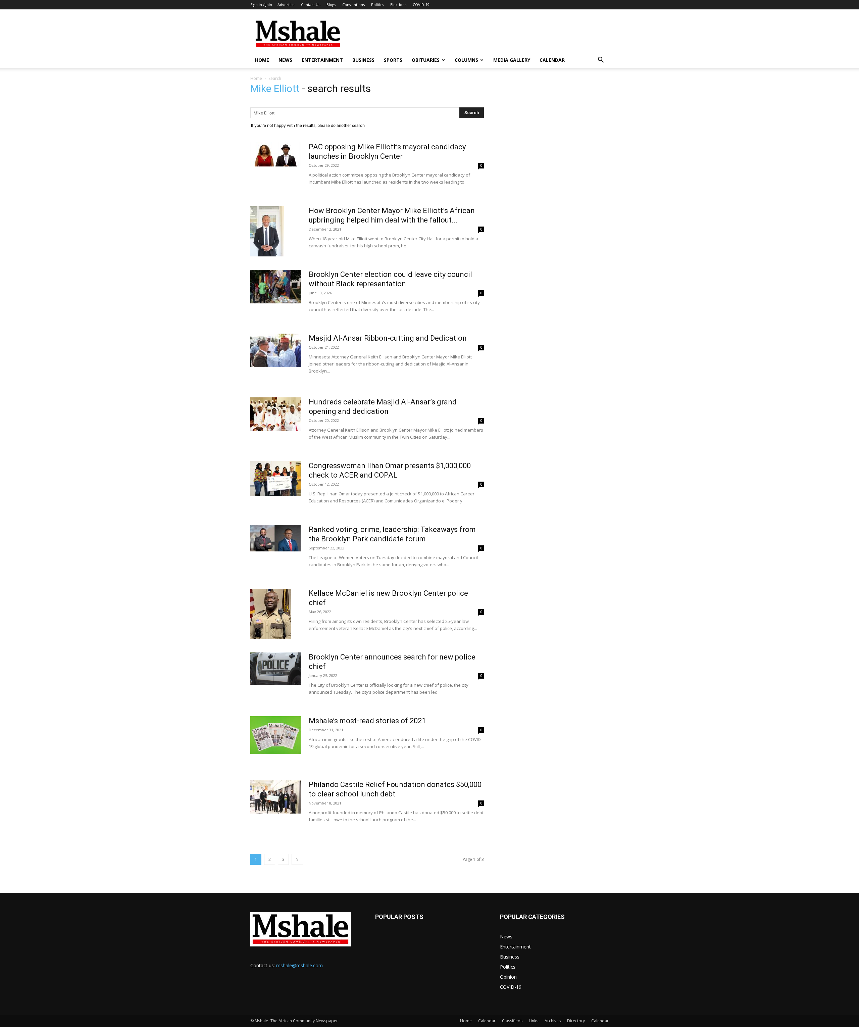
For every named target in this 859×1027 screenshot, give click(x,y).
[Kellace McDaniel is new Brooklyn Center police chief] (270, 614)
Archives (553, 1021)
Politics (377, 4)
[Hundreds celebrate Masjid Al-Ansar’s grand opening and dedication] (275, 414)
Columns (466, 60)
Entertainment (322, 60)
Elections (398, 4)
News (285, 60)
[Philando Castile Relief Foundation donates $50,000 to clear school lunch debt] (275, 797)
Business (363, 60)
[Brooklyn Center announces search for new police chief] (275, 668)
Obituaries (426, 60)
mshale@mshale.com (299, 965)
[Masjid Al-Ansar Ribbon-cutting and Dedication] (275, 350)
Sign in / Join (261, 4)
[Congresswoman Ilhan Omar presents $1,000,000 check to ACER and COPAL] (275, 478)
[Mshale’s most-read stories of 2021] (275, 735)
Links (533, 1021)
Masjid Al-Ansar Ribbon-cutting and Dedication (388, 338)
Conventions (353, 4)
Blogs (331, 4)
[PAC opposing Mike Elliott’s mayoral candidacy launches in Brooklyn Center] (275, 154)
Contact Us (310, 4)
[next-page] (297, 859)
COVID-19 (421, 4)
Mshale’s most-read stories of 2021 (367, 721)
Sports (393, 60)
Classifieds (512, 1021)
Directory (576, 1021)
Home (262, 60)
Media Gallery (511, 60)
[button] (601, 60)
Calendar (552, 60)
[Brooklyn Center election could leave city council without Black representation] (275, 286)
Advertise (286, 4)
